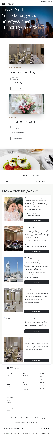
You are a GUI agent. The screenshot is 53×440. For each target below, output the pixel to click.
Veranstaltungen (43, 382)
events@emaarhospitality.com (15, 182)
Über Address (10, 418)
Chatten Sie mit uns (14, 433)
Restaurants (42, 373)
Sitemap (42, 388)
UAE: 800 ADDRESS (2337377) (29, 433)
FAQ (27, 418)
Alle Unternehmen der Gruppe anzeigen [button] (12, 428)
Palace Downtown (9, 379)
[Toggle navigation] (50, 3)
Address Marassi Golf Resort (9, 402)
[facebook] (39, 428)
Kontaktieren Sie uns (20, 418)
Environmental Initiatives (33, 422)
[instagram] (41, 428)
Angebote (42, 379)
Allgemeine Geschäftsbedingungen (37, 418)
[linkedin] (48, 428)
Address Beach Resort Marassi (10, 408)
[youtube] (44, 428)
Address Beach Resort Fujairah (10, 391)
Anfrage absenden (17, 89)
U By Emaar (42, 385)
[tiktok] (46, 428)
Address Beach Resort (10, 396)
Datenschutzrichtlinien (19, 422)
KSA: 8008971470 (45, 433)
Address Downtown (25, 388)
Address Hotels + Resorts (46, 1)
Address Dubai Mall (25, 374)
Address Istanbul (25, 383)
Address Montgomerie (26, 379)
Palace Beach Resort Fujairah (10, 384)
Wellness (42, 376)
